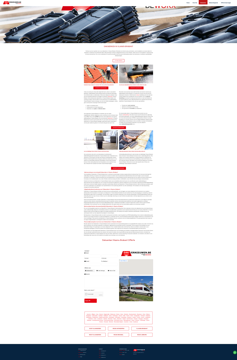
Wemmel (111, 321)
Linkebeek (90, 318)
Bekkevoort (112, 314)
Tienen (147, 320)
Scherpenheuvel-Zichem (97, 320)
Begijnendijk (106, 314)
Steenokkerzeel (127, 320)
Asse (97, 314)
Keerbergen (111, 317)
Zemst (130, 321)
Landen (134, 317)
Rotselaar (89, 320)
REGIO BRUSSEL (118, 334)
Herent (127, 315)
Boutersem (139, 314)
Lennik (138, 317)
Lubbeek (105, 318)
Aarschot (89, 314)
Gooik (110, 315)
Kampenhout (95, 317)
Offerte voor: (87, 268)
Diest (144, 314)
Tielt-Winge (142, 320)
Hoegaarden (137, 315)
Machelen (110, 318)
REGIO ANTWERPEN (118, 328)
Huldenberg (88, 317)
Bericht (88, 274)
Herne (131, 315)
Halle (124, 315)
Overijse (136, 318)
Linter (95, 318)
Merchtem (119, 318)
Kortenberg (123, 317)
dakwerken (110, 96)
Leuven (142, 317)
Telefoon (105, 261)
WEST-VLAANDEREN (95, 334)
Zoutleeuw (135, 321)
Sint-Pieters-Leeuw (118, 320)
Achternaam (104, 258)
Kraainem (129, 317)
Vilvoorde (106, 321)
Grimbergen (115, 315)
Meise (115, 318)
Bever (122, 314)
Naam (87, 253)
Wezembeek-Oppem (118, 321)
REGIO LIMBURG (142, 334)
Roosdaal (146, 318)
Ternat (133, 320)
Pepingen (141, 318)
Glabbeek (106, 315)
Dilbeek (148, 314)
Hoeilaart (143, 315)
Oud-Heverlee (130, 318)
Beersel (101, 314)
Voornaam (86, 258)
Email (88, 261)
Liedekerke (147, 317)
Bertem (118, 314)
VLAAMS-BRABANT (142, 328)
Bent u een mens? (89, 290)
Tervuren (137, 320)
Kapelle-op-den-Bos (103, 317)
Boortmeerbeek (132, 314)
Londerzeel (99, 318)
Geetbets (101, 315)
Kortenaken (117, 317)
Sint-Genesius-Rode (108, 320)
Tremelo (101, 321)
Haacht (120, 315)
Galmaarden (95, 315)
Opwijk (124, 318)
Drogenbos (88, 315)
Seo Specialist (138, 352)
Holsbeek (148, 315)
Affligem (93, 314)
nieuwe (137, 94)
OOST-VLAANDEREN (95, 328)
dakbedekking (126, 114)
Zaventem (126, 321)
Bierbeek (126, 314)
